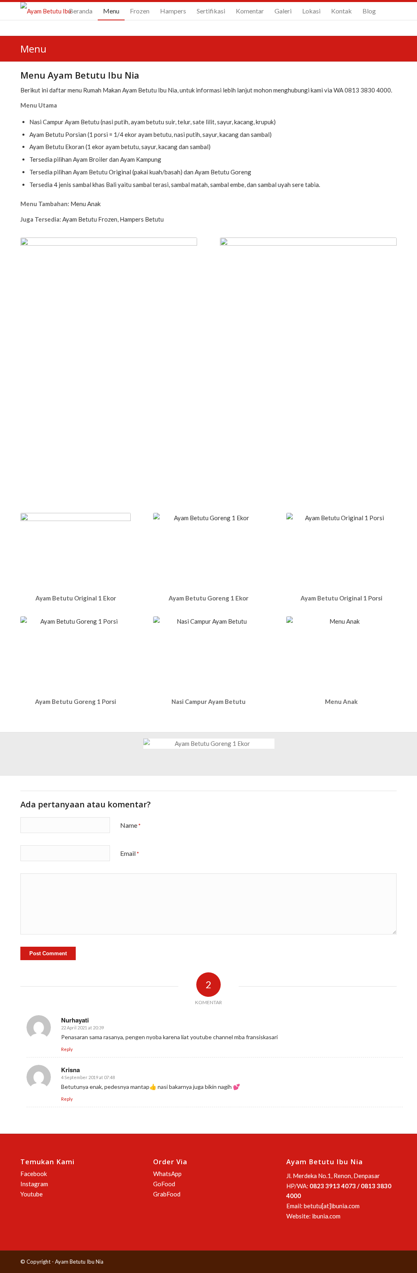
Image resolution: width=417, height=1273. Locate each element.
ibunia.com (326, 1216)
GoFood (164, 1183)
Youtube (31, 1194)
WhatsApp (167, 1173)
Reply (67, 1049)
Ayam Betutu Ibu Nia (79, 1261)
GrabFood (166, 1194)
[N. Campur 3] (74, 754)
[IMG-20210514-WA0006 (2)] (74, 772)
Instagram (34, 1183)
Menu (33, 48)
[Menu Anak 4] (212, 757)
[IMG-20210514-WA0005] (212, 770)
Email (129, 853)
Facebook (33, 1173)
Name (130, 825)
